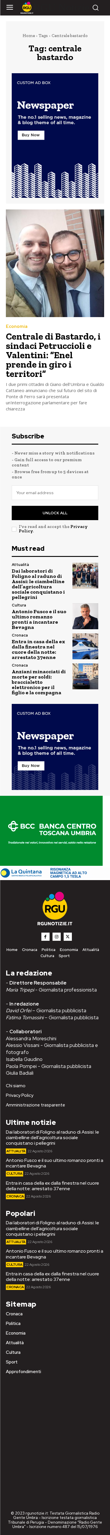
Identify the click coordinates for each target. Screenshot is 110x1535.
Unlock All (55, 512)
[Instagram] (57, 937)
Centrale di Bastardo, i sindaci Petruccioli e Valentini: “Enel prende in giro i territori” (53, 355)
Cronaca (20, 635)
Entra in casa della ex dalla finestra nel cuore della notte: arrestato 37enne (38, 649)
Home (29, 35)
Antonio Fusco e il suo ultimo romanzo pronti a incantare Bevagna (39, 619)
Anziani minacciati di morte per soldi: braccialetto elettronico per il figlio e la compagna (39, 682)
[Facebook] (45, 937)
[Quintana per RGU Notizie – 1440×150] (55, 877)
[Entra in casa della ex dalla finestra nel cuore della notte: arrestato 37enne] (85, 646)
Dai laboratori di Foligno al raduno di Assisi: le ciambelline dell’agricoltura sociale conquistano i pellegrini (38, 584)
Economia (17, 326)
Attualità (20, 565)
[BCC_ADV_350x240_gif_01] (51, 864)
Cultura (19, 605)
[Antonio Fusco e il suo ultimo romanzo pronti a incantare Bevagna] (85, 616)
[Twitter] (68, 937)
